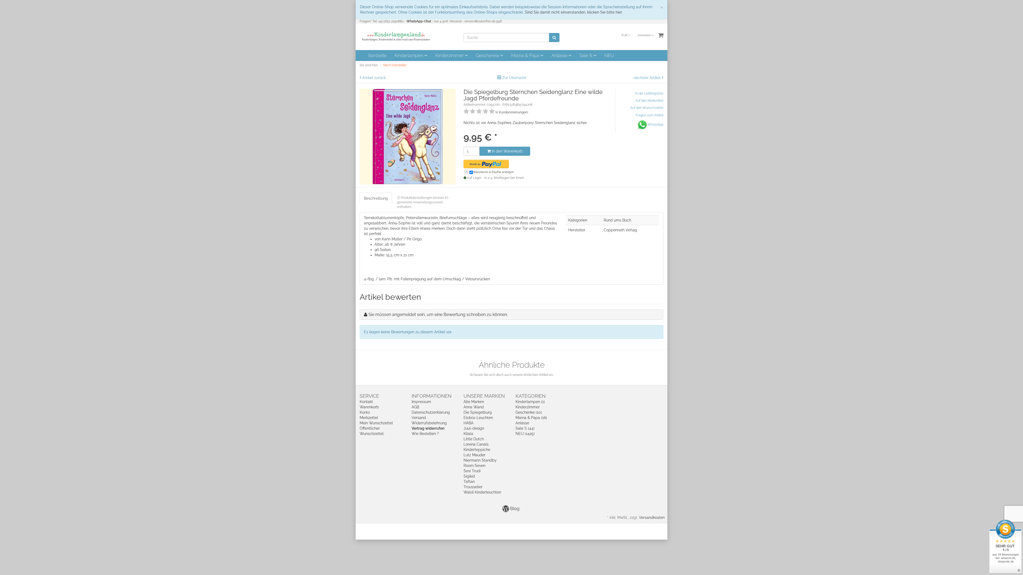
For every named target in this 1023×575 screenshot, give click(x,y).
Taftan (469, 481)
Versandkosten (652, 517)
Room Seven (474, 465)
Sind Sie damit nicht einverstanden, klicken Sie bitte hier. (574, 12)
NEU (609, 55)
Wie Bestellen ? (425, 434)
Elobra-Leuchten (478, 418)
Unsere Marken (484, 396)
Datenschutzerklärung (431, 412)
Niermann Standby (480, 460)
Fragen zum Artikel (649, 115)
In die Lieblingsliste (649, 93)
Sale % (586, 55)
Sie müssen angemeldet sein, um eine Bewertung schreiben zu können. (438, 314)
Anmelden (645, 35)
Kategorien (530, 396)
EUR (625, 35)
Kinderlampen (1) (530, 402)
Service (369, 396)
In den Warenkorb (507, 151)
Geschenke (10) (528, 412)
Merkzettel (369, 418)
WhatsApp (655, 124)
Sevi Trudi (472, 471)
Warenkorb (369, 407)
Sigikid (469, 476)
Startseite (377, 55)
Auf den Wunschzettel (646, 108)
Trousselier (473, 487)
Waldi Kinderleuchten (482, 492)
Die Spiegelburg (478, 412)
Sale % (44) (524, 428)
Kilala (468, 434)
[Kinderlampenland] (395, 36)
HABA (468, 423)
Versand (419, 418)
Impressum (421, 402)
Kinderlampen (409, 55)
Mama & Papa (526, 55)
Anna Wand (474, 407)
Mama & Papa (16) (531, 418)
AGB (415, 407)
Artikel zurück (374, 78)
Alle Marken (474, 402)
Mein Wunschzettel (376, 423)
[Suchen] (554, 37)
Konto (365, 412)
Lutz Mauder (474, 455)
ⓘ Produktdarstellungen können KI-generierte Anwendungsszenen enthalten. (423, 202)
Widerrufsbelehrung (429, 423)
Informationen (432, 396)
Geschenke (488, 55)
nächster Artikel (648, 78)
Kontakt (366, 402)
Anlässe (560, 55)
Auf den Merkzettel (649, 100)
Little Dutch (474, 439)
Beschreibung (376, 198)
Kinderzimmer (450, 55)
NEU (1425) (525, 434)
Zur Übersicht (514, 78)
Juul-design (474, 428)
